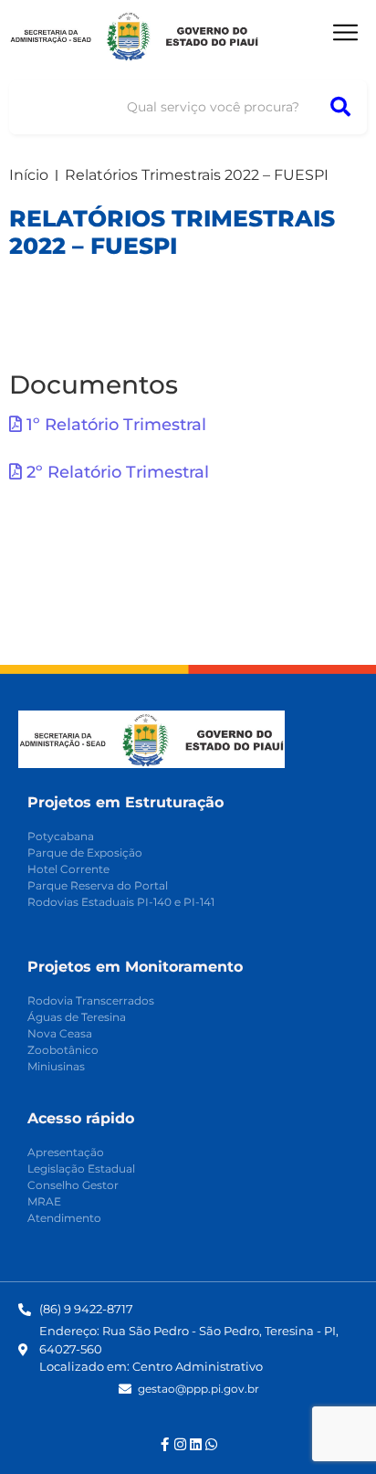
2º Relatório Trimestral (115, 472)
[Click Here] (345, 32)
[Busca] (340, 107)
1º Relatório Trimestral (114, 425)
